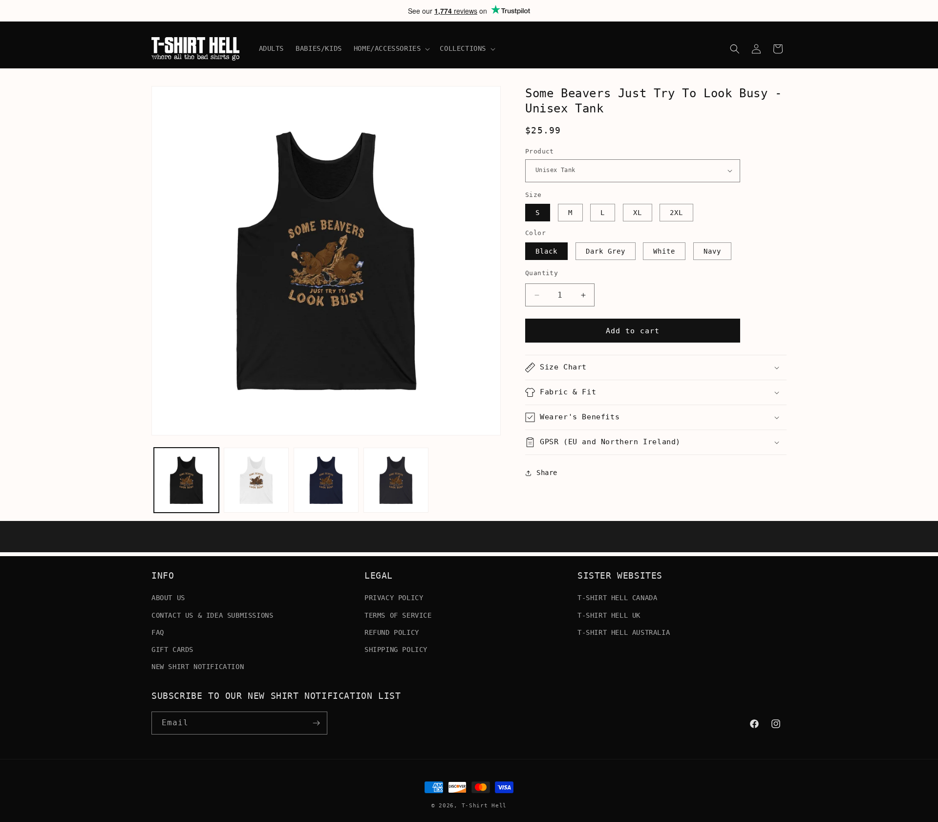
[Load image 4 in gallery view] (395, 480)
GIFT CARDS (172, 649)
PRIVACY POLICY (393, 598)
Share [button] (546, 473)
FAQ (157, 632)
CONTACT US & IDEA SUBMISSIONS (212, 615)
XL (637, 212)
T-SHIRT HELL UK (608, 615)
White (664, 251)
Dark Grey (605, 251)
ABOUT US (168, 598)
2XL (676, 212)
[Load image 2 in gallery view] (256, 480)
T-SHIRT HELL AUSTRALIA (623, 632)
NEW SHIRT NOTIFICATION (197, 667)
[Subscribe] (316, 723)
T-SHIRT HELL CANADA (617, 598)
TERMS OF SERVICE (398, 615)
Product (539, 151)
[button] (391, 48)
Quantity (541, 273)
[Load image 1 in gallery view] (186, 480)
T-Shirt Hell (484, 805)
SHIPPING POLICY (395, 649)
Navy (712, 251)
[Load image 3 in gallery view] (326, 480)
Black (546, 251)
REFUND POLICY (391, 632)
